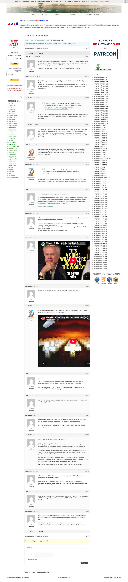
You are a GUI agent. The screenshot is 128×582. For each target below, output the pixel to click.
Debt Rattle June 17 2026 (100, 210)
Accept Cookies (104, 1)
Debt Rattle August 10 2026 (101, 106)
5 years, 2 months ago (63, 43)
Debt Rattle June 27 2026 (100, 191)
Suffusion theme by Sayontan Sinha (112, 577)
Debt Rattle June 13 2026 (100, 218)
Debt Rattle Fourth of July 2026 (102, 177)
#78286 (87, 164)
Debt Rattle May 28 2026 (100, 249)
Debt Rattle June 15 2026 (100, 214)
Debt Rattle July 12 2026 (100, 162)
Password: (29, 554)
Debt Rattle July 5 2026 (100, 175)
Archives (45, 15)
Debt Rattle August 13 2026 (101, 100)
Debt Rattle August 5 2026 (101, 116)
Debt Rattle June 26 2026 (100, 193)
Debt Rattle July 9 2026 (100, 168)
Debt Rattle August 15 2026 (101, 96)
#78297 (87, 491)
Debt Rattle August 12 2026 (101, 102)
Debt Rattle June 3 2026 (100, 237)
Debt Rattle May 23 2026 (100, 258)
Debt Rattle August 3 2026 (101, 119)
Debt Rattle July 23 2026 (100, 141)
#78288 (87, 213)
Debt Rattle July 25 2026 (100, 137)
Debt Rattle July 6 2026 (100, 173)
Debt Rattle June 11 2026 (100, 222)
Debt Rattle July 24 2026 (100, 139)
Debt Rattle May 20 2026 (100, 264)
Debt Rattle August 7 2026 (101, 112)
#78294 (87, 415)
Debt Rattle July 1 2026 (100, 183)
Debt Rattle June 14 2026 (100, 216)
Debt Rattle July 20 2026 (100, 146)
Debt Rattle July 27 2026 (100, 133)
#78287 (87, 189)
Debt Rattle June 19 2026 (100, 206)
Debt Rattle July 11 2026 (100, 164)
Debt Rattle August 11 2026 (101, 104)
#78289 (87, 237)
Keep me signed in (32, 559)
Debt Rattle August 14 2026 (101, 98)
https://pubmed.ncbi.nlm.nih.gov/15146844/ (56, 109)
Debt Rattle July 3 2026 (100, 179)
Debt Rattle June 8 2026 (100, 227)
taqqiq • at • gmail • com (64, 577)
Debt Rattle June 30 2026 (100, 185)
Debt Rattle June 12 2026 (100, 220)
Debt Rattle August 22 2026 (101, 83)
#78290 (87, 286)
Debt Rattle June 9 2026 (100, 226)
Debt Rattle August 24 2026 (101, 79)
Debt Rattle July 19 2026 (100, 148)
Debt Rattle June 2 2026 (100, 239)
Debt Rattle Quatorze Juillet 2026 (103, 158)
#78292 (87, 373)
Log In (84, 563)
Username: (29, 547)
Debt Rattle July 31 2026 (100, 125)
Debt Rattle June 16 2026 (100, 212)
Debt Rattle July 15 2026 (100, 156)
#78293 (87, 395)
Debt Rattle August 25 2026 (101, 77)
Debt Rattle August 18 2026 (101, 91)
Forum (73, 15)
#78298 (87, 511)
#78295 (87, 435)
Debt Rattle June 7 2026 (100, 229)
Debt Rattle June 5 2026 (100, 233)
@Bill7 (40, 378)
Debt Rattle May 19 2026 (100, 266)
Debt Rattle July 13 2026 (100, 160)
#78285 (87, 144)
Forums (31, 40)
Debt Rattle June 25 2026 (100, 195)
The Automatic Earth (34, 15)
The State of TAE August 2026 (102, 94)
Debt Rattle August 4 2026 (101, 118)
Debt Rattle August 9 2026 (101, 108)
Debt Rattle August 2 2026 (101, 121)
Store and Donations (89, 15)
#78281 (87, 56)
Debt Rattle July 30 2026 (100, 127)
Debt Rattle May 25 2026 (100, 254)
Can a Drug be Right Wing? (45, 206)
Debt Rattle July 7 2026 (100, 171)
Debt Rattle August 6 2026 (101, 114)
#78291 (87, 306)
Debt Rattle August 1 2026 (101, 123)
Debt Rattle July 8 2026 (100, 170)
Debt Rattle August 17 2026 (101, 92)
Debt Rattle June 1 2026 (100, 241)
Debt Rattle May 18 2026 (100, 268)
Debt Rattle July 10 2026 (100, 166)
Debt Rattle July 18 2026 (100, 150)
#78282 (87, 76)
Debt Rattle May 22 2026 (100, 260)
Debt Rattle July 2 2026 (100, 181)
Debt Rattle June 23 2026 (100, 198)
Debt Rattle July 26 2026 (100, 135)
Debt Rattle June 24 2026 (100, 197)
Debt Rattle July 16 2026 (100, 154)
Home (26, 40)
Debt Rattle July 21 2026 (100, 145)
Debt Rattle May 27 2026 (100, 251)
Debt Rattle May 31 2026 (100, 243)
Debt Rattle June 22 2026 (100, 200)
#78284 (87, 125)
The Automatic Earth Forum (41, 40)
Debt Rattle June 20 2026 (100, 204)
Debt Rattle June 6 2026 (100, 231)
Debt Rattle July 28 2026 (100, 131)
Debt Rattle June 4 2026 (100, 235)
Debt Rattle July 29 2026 (100, 129)
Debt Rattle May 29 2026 (100, 247)
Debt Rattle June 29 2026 (100, 187)
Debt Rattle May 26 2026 (100, 253)
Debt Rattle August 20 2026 (101, 87)
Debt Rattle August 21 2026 (101, 85)
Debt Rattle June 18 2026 (100, 208)
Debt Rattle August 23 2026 (101, 81)
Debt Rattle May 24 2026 (100, 256)
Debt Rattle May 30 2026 (100, 245)
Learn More (94, 1)
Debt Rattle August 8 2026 (101, 110)
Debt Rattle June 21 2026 (100, 202)
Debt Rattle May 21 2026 (100, 262)
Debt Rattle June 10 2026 (100, 224)
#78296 (87, 471)
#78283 (87, 98)
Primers (58, 15)
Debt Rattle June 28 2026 (100, 189)
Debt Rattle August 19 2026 (101, 89)
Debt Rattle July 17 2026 (100, 152)
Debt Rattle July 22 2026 (100, 143)
